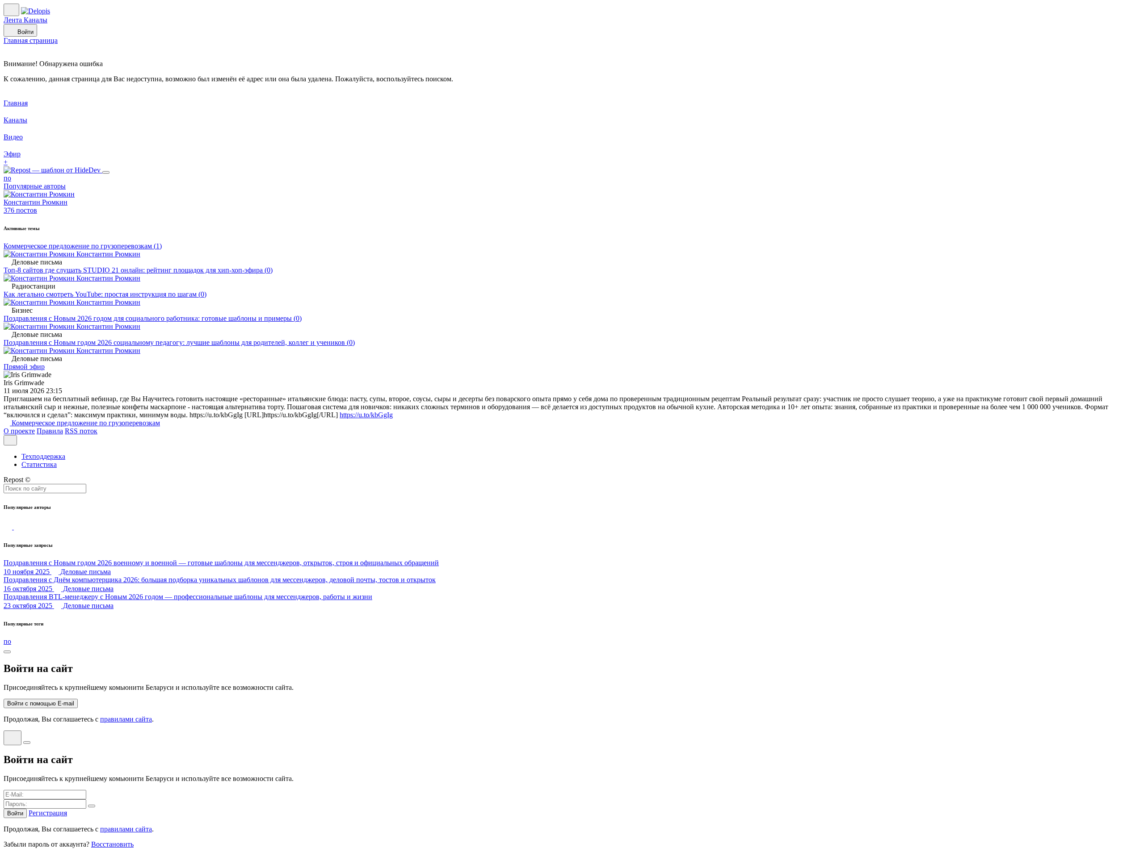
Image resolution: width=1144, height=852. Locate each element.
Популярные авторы (35, 186)
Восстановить (112, 844)
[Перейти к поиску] (9, 527)
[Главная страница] (35, 11)
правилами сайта (126, 719)
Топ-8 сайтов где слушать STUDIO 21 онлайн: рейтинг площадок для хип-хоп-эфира (138, 270)
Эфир (12, 154)
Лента (14, 20)
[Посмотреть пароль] (91, 806)
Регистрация (48, 813)
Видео (13, 137)
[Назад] (12, 737)
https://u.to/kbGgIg (366, 415)
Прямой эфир (24, 366)
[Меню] (11, 10)
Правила (50, 431)
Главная (16, 103)
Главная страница (31, 40)
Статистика (39, 464)
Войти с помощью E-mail (40, 703)
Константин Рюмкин (107, 254)
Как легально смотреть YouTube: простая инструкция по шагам (105, 294)
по (7, 178)
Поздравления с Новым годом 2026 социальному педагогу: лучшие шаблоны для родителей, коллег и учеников (179, 342)
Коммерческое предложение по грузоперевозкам (83, 246)
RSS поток (81, 431)
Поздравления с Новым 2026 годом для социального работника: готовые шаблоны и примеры (153, 318)
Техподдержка (43, 456)
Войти (25, 32)
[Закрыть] (105, 172)
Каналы (35, 20)
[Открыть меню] (10, 440)
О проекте (19, 431)
